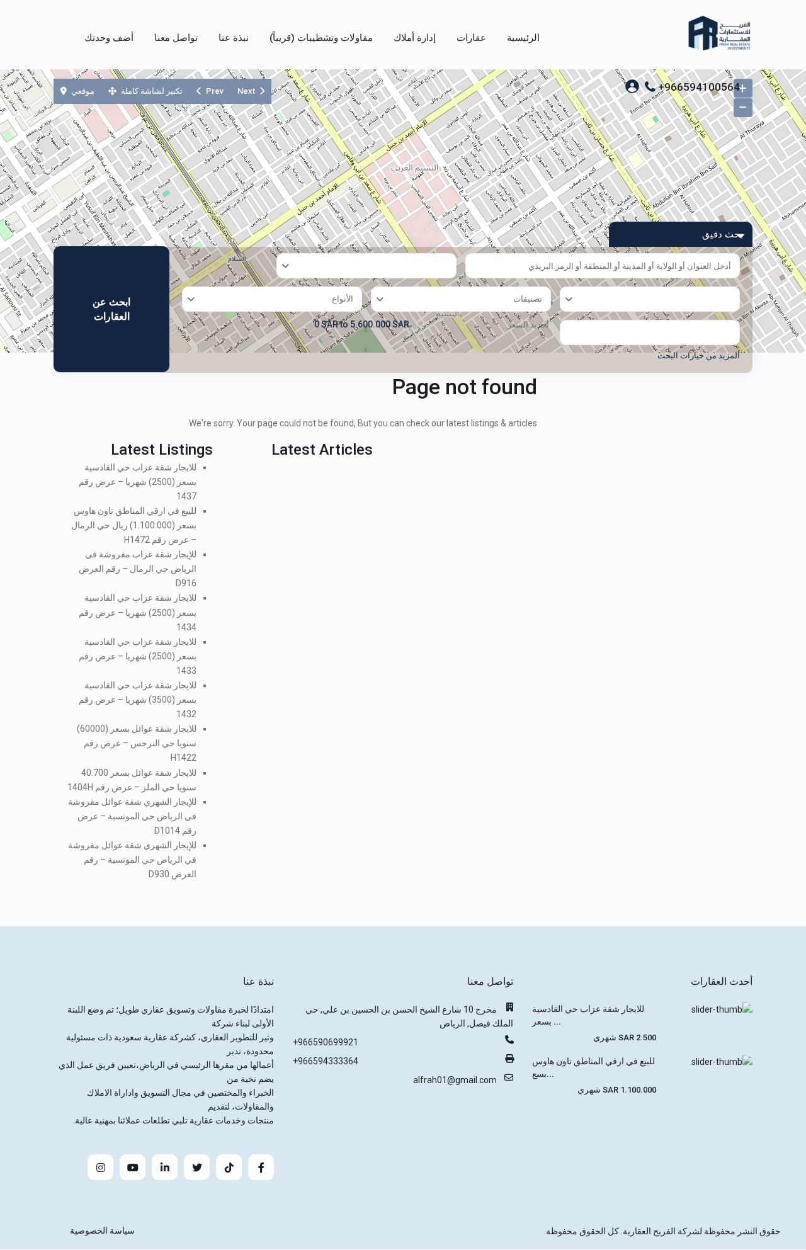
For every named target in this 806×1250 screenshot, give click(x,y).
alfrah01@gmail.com (455, 1080)
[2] (403, 211)
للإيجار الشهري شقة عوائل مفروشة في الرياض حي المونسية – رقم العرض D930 (132, 859)
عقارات (471, 37)
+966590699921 (325, 1042)
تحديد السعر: (527, 325)
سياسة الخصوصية (102, 1230)
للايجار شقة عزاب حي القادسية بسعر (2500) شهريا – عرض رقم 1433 (137, 656)
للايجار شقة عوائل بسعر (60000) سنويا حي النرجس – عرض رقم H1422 (136, 743)
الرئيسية (523, 37)
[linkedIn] (165, 1167)
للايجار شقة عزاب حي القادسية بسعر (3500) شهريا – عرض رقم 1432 (137, 699)
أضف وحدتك (108, 37)
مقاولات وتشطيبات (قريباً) (321, 37)
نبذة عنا (234, 37)
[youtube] (132, 1167)
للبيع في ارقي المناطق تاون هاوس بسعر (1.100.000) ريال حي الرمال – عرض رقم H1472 (133, 525)
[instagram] (100, 1167)
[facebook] (261, 1167)
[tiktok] (229, 1167)
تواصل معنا (176, 37)
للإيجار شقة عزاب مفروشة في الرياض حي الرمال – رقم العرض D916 (137, 568)
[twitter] (197, 1167)
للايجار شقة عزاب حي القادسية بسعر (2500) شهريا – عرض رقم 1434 (137, 612)
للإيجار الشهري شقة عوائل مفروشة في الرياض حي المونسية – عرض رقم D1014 (132, 816)
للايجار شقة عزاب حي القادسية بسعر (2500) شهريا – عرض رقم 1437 (137, 481)
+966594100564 (699, 87)
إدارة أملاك (415, 37)
